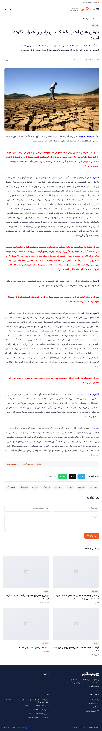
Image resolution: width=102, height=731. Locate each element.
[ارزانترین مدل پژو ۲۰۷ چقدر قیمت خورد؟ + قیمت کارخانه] (26, 572)
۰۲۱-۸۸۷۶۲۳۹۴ (34, 710)
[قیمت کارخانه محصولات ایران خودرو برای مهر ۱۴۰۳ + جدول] (76, 624)
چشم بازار (95, 25)
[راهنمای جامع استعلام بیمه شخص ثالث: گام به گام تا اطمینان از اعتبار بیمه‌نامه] (76, 572)
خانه (97, 19)
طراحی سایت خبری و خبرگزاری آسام (13, 727)
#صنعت (70, 487)
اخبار (92, 19)
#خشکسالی (81, 487)
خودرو (46, 591)
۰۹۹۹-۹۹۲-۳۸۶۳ (35, 717)
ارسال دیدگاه (91, 535)
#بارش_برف (93, 487)
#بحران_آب (46, 487)
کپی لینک (52, 476)
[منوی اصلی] (5, 9)
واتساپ (62, 476)
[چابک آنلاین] (76, 674)
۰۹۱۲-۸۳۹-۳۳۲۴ (36, 713)
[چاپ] (6, 60)
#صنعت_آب (11, 487)
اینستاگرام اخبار (90, 711)
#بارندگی (35, 487)
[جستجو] (11, 9)
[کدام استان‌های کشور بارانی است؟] (26, 624)
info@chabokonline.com (34, 706)
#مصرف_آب (24, 487)
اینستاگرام (92, 703)
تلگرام (81, 476)
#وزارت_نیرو (58, 487)
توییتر (72, 476)
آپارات (94, 707)
